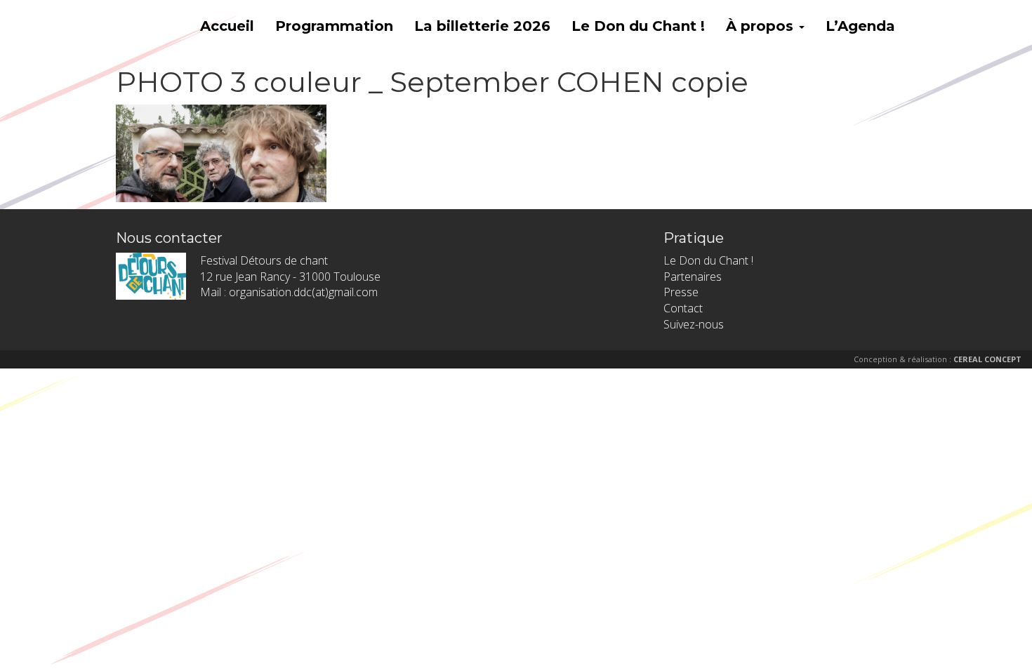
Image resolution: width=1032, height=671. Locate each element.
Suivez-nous (693, 324)
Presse (681, 292)
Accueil (227, 26)
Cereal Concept (987, 359)
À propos (762, 26)
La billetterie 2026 (482, 26)
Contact (683, 308)
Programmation (334, 26)
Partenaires (692, 276)
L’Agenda (860, 26)
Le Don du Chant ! (638, 26)
